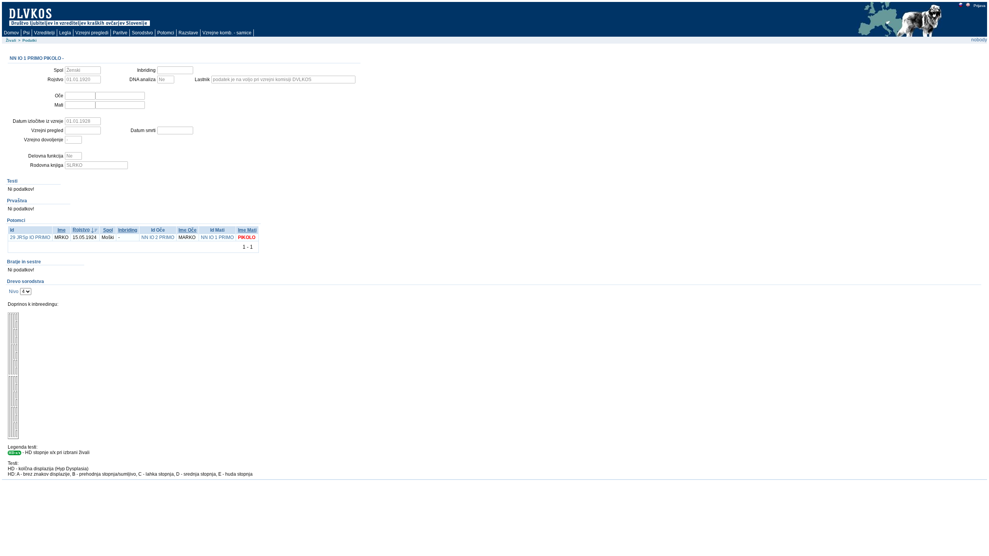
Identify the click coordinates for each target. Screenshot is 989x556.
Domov (11, 33)
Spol (108, 230)
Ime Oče (187, 230)
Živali (11, 40)
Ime (62, 230)
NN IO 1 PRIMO (217, 237)
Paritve (120, 33)
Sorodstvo (142, 33)
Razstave (188, 33)
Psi (26, 33)
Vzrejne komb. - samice (226, 33)
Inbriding (127, 230)
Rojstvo (81, 229)
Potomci (165, 33)
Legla (65, 33)
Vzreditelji (44, 33)
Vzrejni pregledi (92, 33)
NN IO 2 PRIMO (157, 237)
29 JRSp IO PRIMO (30, 237)
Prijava (980, 5)
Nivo (14, 291)
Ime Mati (247, 230)
